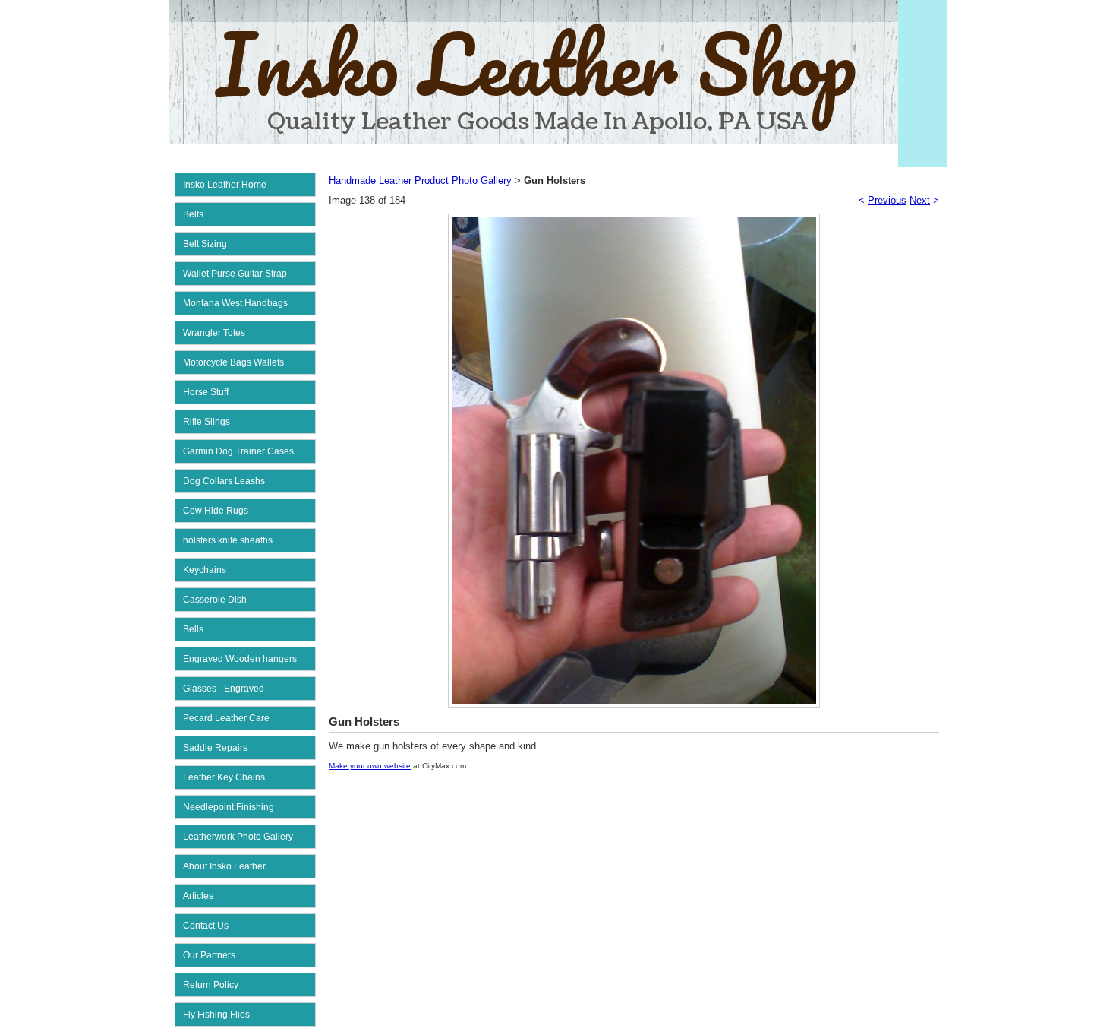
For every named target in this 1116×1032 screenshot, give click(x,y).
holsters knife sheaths (228, 540)
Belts (193, 214)
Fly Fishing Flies (216, 1014)
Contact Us (206, 925)
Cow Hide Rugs (215, 510)
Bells (193, 629)
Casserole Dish (215, 599)
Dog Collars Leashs (224, 481)
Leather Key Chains (224, 777)
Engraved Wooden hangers (240, 659)
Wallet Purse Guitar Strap (235, 273)
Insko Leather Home (224, 184)
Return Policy (210, 985)
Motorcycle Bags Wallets (233, 362)
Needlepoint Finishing (228, 807)
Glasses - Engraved (223, 688)
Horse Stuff (206, 392)
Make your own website (370, 765)
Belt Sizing (205, 244)
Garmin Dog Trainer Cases (238, 451)
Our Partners (209, 955)
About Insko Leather (224, 866)
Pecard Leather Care (226, 718)
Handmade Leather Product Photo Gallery (420, 180)
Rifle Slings (206, 421)
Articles (198, 896)
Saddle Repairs (215, 747)
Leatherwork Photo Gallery (238, 836)
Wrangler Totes (214, 333)
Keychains (204, 570)
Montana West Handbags (235, 303)
